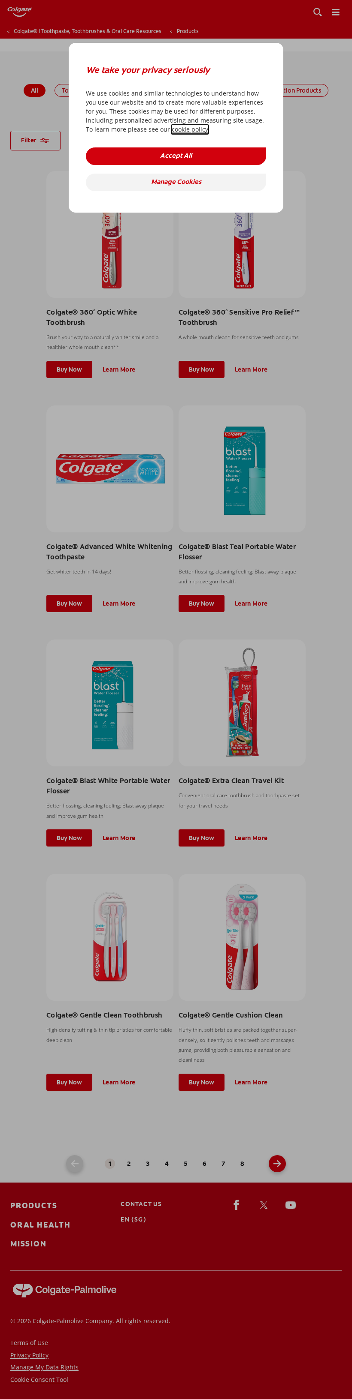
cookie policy (190, 129)
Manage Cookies (176, 182)
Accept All (176, 156)
